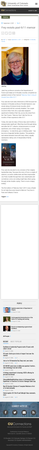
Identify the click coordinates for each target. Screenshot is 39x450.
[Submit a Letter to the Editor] (24, 413)
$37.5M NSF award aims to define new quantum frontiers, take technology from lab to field (19, 367)
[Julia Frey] (19, 84)
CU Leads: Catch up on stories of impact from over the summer (18, 354)
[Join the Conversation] (5, 413)
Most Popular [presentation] (16, 341)
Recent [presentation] (5, 341)
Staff (4, 39)
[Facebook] (2, 33)
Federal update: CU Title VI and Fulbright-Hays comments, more (19, 394)
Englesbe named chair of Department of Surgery (21, 309)
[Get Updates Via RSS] (33, 413)
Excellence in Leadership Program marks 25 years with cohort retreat (18, 348)
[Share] (13, 33)
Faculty (3, 41)
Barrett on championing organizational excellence (21, 327)
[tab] (5, 342)
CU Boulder (32, 39)
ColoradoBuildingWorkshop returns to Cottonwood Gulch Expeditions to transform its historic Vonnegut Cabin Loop (19, 380)
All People (6, 336)
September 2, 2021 (16, 39)
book (7, 196)
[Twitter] (6, 33)
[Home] (14, 4)
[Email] (10, 33)
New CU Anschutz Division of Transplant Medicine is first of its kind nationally (19, 387)
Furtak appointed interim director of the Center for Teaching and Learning (22, 318)
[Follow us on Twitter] (15, 413)
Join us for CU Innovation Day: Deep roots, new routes (18, 361)
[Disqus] (19, 228)
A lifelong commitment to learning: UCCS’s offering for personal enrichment (18, 374)
